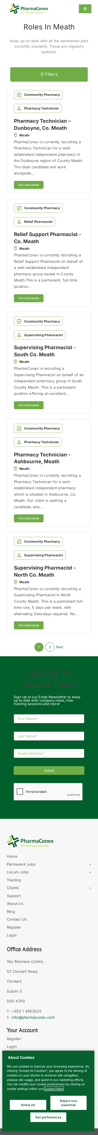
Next (59, 647)
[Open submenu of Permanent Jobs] (89, 864)
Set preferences (48, 1117)
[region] (48, 1091)
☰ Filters (49, 74)
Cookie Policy (53, 1089)
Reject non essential (68, 1103)
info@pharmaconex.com (33, 1017)
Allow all (28, 1105)
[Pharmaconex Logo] (28, 5)
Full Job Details (28, 185)
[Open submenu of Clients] (89, 888)
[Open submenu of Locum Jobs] (89, 872)
